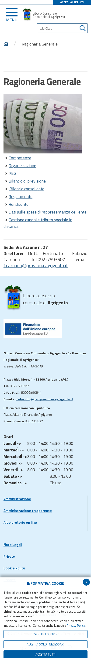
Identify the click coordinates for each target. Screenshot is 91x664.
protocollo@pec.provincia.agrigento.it (44, 399)
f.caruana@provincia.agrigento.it (36, 265)
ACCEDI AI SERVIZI (72, 2)
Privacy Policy (76, 625)
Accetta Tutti (45, 654)
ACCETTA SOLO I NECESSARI (45, 644)
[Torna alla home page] (6, 44)
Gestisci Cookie (45, 634)
